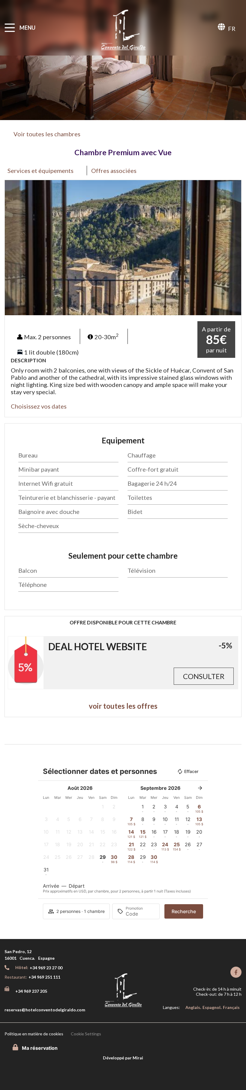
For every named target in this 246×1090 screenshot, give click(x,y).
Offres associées (113, 170)
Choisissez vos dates (39, 406)
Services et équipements (41, 170)
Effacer (191, 771)
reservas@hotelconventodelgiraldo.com (44, 1009)
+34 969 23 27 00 (46, 967)
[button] (11, 248)
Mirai (138, 1057)
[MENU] (9, 28)
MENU (27, 27)
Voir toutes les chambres (47, 133)
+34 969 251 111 (44, 977)
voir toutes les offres (123, 706)
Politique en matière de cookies (33, 1033)
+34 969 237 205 (31, 991)
